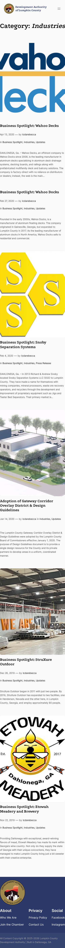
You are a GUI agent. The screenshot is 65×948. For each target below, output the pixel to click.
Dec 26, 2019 (7, 673)
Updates (40, 142)
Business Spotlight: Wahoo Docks (29, 192)
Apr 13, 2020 (7, 134)
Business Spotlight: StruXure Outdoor (26, 661)
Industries (29, 142)
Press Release (43, 363)
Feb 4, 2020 (6, 355)
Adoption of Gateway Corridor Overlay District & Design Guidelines (26, 505)
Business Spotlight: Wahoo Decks (29, 126)
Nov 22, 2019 (7, 820)
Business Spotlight (12, 142)
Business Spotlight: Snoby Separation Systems (23, 344)
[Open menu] (59, 9)
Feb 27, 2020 (7, 200)
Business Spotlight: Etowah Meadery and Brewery (24, 809)
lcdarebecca (29, 134)
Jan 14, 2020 (7, 518)
